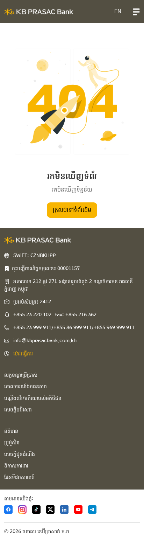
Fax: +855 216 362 (75, 315)
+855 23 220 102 (32, 315)
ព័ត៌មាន (11, 431)
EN (117, 11)
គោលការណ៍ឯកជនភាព (25, 386)
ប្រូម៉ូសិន (12, 442)
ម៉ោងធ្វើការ (23, 354)
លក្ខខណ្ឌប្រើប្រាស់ (20, 375)
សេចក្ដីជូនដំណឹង (19, 454)
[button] (136, 11)
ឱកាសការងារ (16, 466)
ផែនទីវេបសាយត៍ (19, 477)
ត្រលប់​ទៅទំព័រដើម (72, 210)
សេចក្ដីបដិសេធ (18, 410)
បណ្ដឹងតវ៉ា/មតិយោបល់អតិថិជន (33, 398)
